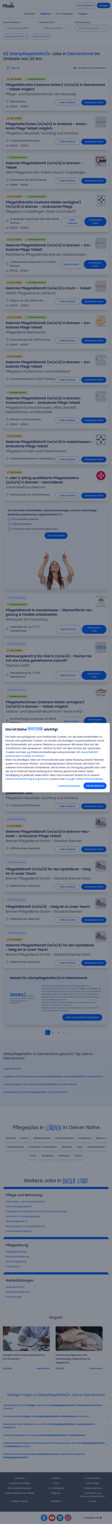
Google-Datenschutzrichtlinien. (84, 779)
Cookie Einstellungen (69, 785)
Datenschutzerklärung (18, 779)
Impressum (42, 779)
